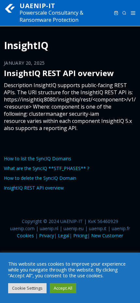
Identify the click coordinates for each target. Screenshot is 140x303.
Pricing (80, 235)
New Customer (107, 235)
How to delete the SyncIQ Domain (40, 178)
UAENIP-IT (37, 5)
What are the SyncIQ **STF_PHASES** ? (46, 168)
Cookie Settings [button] (27, 288)
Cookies (25, 235)
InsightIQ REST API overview (59, 73)
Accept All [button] (63, 288)
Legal (63, 235)
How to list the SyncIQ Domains (37, 158)
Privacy (46, 235)
